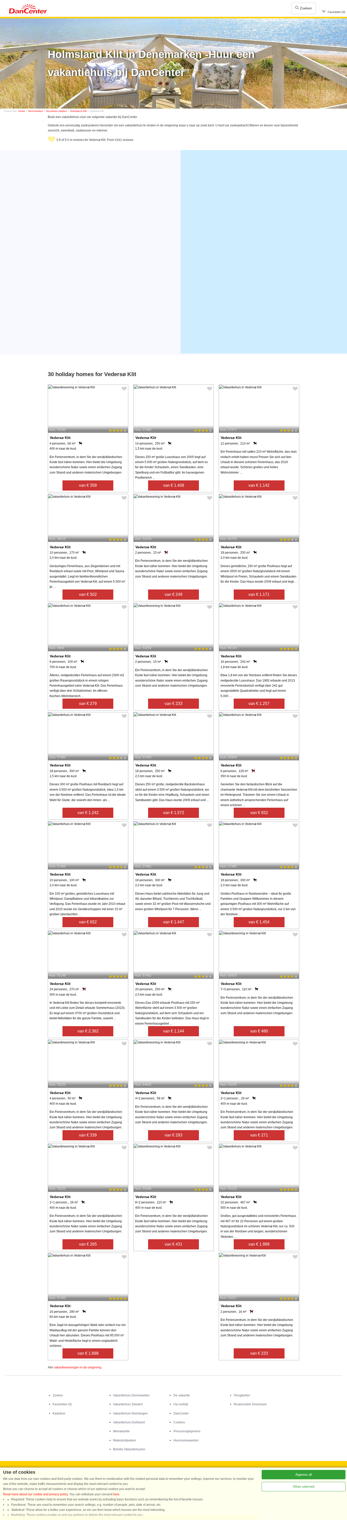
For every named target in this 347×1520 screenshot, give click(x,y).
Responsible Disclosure (250, 1404)
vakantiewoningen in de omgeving (77, 1367)
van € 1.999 (259, 1244)
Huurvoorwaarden (186, 1440)
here (116, 1494)
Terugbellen (242, 1395)
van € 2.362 (88, 1031)
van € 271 (259, 1135)
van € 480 (259, 1031)
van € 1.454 (259, 922)
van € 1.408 (173, 485)
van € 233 (173, 703)
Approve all (303, 1475)
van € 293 (173, 1135)
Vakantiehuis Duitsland (129, 1422)
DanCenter (181, 1413)
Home (21, 111)
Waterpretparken (124, 1440)
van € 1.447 (173, 922)
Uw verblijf (181, 1404)
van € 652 (259, 812)
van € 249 (173, 594)
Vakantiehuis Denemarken (131, 1395)
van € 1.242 (88, 812)
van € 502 (88, 594)
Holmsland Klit (78, 111)
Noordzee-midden (56, 111)
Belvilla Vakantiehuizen (129, 1449)
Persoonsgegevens (187, 1431)
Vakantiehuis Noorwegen (130, 1413)
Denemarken (35, 111)
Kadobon (59, 1413)
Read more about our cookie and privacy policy (35, 1494)
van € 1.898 (88, 1353)
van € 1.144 (173, 1031)
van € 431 (173, 1244)
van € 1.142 (259, 485)
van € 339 (88, 1135)
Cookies (179, 1422)
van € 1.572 (173, 812)
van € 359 (88, 485)
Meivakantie (121, 1431)
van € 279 (88, 703)
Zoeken (305, 8)
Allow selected (303, 1486)
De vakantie (182, 1395)
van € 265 (88, 1244)
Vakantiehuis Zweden (128, 1404)
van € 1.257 (259, 703)
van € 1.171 (259, 594)
